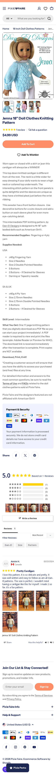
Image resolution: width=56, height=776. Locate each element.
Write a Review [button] (29, 518)
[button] (47, 642)
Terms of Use (9, 383)
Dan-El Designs (10, 225)
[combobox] (28, 18)
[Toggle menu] (4, 8)
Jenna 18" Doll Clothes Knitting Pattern (20, 635)
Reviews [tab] (8, 528)
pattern (32, 545)
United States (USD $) (18, 724)
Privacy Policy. (14, 699)
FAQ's (25, 383)
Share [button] (9, 642)
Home (5, 28)
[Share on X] (25, 455)
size (20, 545)
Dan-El (8, 545)
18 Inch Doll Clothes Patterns (28, 28)
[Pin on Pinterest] (34, 455)
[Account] (39, 8)
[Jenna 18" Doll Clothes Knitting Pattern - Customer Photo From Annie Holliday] (10, 508)
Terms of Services (44, 695)
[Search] (49, 18)
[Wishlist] (45, 8)
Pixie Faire (16, 758)
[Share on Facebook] (16, 455)
